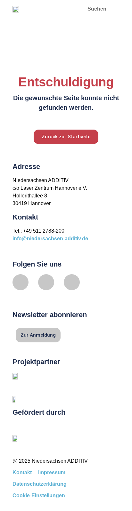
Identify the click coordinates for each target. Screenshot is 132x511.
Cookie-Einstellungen (38, 495)
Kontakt (22, 472)
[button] (69, 9)
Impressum (51, 472)
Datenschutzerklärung (39, 484)
